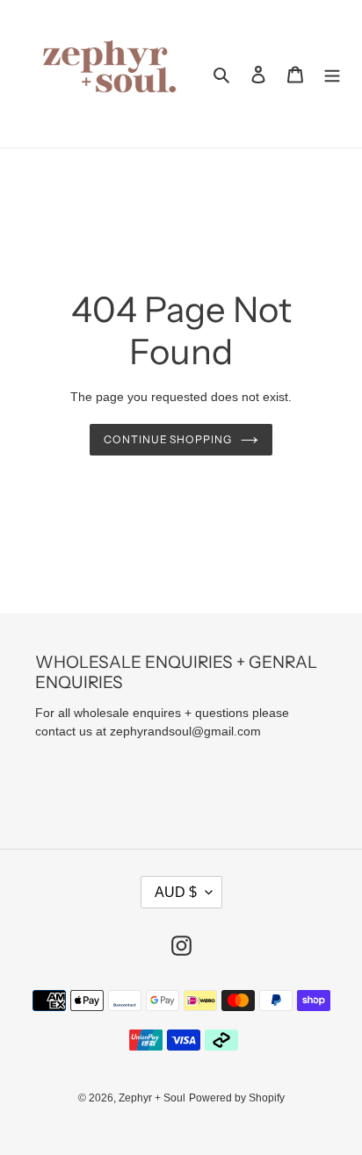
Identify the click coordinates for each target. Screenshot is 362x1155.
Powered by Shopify (237, 1098)
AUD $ (176, 892)
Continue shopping (168, 439)
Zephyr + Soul (152, 1098)
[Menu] (332, 74)
